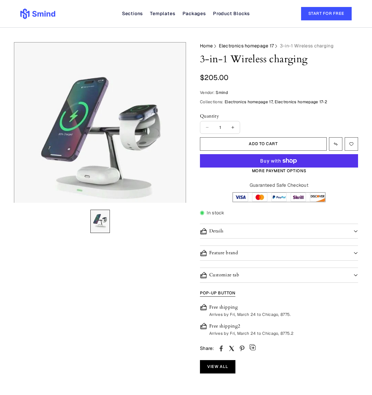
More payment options (279, 170)
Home (206, 46)
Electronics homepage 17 (246, 46)
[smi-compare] (351, 144)
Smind (222, 92)
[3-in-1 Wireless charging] (221, 348)
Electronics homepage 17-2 (301, 101)
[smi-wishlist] (335, 144)
